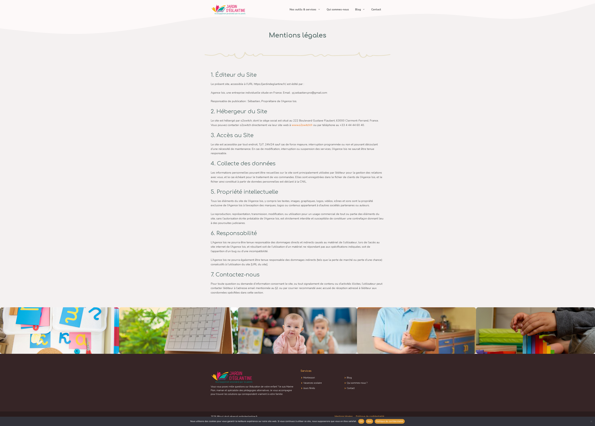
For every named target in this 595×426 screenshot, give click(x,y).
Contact (376, 9)
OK (361, 421)
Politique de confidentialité (370, 416)
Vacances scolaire (312, 382)
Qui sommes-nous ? (357, 382)
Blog (358, 9)
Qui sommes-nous (338, 9)
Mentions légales (344, 416)
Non (369, 421)
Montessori (309, 377)
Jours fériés (309, 388)
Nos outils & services (303, 9)
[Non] (591, 421)
